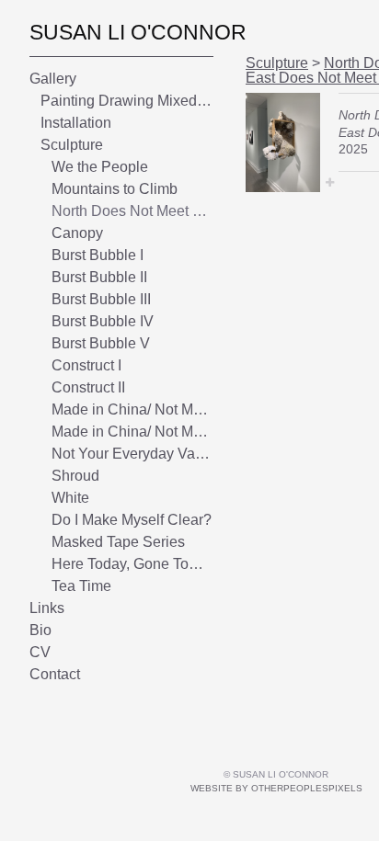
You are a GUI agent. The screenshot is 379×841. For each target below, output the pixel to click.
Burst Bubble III (101, 299)
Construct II (88, 387)
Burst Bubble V (101, 343)
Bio (40, 630)
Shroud (75, 475)
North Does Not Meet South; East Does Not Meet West (132, 211)
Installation (75, 123)
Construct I (86, 365)
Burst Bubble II (99, 277)
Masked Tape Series (118, 542)
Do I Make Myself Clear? (132, 520)
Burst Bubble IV (103, 321)
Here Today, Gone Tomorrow (132, 564)
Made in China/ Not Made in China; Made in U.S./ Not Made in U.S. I (132, 409)
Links (46, 608)
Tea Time (81, 586)
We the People (100, 167)
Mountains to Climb (115, 189)
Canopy (77, 233)
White (70, 498)
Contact (54, 674)
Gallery (52, 78)
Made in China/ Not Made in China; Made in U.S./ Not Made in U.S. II (132, 431)
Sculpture (71, 145)
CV (40, 652)
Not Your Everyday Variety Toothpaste (132, 453)
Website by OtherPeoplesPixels (276, 788)
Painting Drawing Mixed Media (126, 100)
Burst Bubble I (98, 255)
